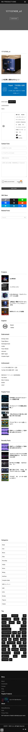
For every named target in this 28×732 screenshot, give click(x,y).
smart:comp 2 (5, 646)
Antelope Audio (5, 338)
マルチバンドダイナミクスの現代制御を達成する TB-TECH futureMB (18, 455)
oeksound (3, 351)
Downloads (4, 684)
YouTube (20, 138)
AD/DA (18, 636)
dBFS (24, 642)
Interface (4, 576)
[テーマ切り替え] (2, 730)
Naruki (12, 726)
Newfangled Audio (5, 343)
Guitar (15, 656)
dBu (25, 652)
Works (3, 568)
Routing (24, 656)
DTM (3, 592)
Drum (14, 646)
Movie (3, 552)
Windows (16, 639)
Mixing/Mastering (5, 708)
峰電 (19, 632)
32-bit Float (23, 629)
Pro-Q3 (4, 649)
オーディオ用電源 (6, 619)
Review (4, 596)
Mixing (3, 572)
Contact (3, 686)
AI (8, 649)
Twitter (19, 135)
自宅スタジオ (5, 656)
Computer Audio (6, 580)
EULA (2, 710)
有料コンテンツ (6, 584)
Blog (2, 689)
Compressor (15, 615)
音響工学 (4, 639)
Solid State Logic (6, 652)
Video (3, 691)
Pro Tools (24, 625)
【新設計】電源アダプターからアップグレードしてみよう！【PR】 (18, 303)
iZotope (4, 622)
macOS (14, 632)
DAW (3, 588)
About (3, 681)
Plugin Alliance (4, 341)
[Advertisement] (14, 234)
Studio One (23, 639)
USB (13, 636)
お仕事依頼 (13, 278)
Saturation (23, 649)
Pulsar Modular (5, 348)
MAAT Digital (4, 354)
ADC (10, 639)
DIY (11, 659)
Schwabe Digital (5, 356)
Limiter (24, 632)
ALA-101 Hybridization (15, 699)
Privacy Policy (4, 713)
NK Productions (8, 2)
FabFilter (16, 619)
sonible (3, 346)
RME (25, 622)
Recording (4, 560)
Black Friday (15, 649)
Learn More (14, 18)
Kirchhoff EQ (23, 646)
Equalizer (11, 622)
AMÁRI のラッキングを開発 (17, 311)
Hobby (3, 564)
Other (3, 556)
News (3, 545)
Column (4, 604)
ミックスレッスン (14, 287)
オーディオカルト (6, 629)
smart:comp (5, 659)
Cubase (24, 636)
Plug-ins (4, 600)
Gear (3, 548)
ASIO (3, 642)
